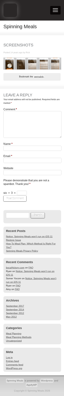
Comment (10, 109)
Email (7, 156)
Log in (9, 357)
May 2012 (11, 316)
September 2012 (15, 313)
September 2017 (15, 306)
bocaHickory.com (15, 267)
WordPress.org (14, 368)
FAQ (31, 267)
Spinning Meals (15, 380)
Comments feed (14, 364)
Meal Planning (13, 333)
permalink (39, 77)
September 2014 (15, 309)
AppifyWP (31, 385)
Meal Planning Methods (18, 337)
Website (8, 168)
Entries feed (12, 361)
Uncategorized (14, 340)
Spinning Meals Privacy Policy (22, 250)
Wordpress (47, 380)
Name (7, 143)
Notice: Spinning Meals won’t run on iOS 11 (29, 236)
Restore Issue (13, 240)
